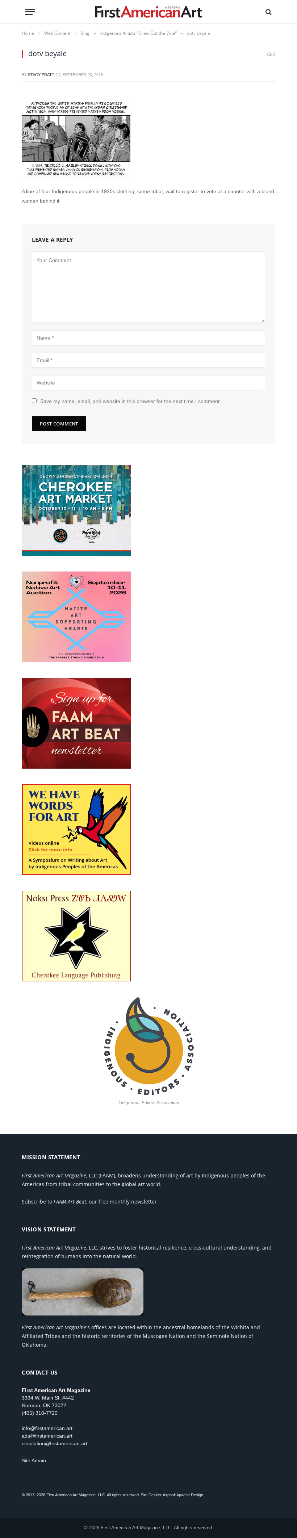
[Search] (268, 12)
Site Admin (34, 1460)
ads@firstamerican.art (47, 1436)
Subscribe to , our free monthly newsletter (89, 1201)
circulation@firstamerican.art (54, 1443)
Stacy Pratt (41, 74)
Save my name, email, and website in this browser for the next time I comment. (130, 401)
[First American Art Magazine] (149, 12)
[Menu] (30, 12)
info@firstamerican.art (47, 1428)
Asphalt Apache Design (183, 1495)
